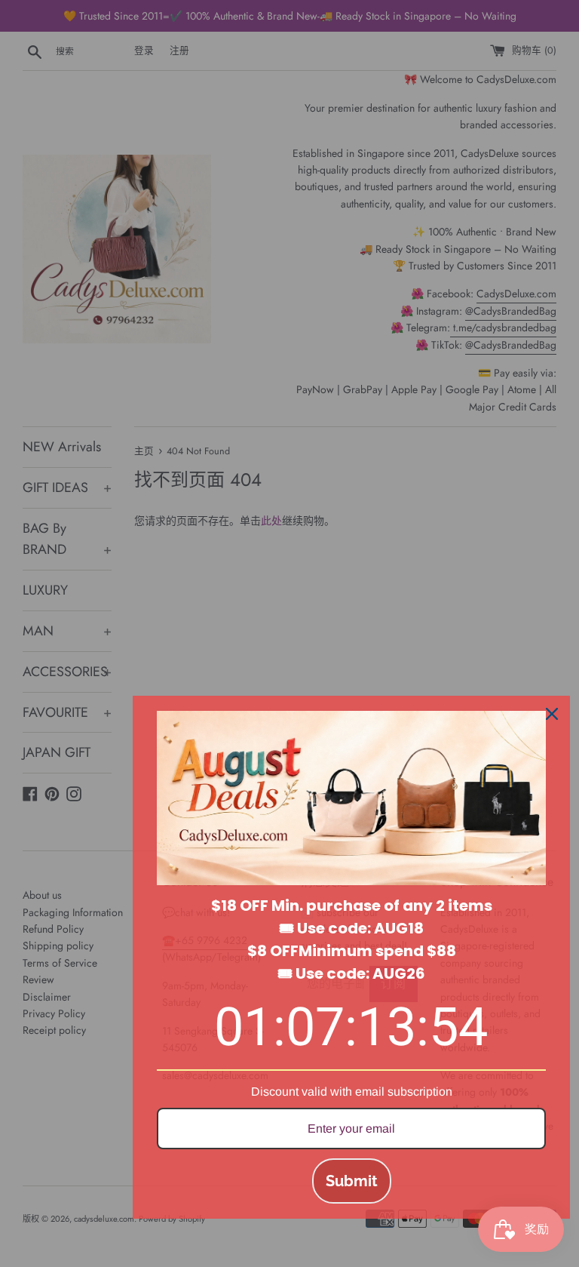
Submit (352, 1181)
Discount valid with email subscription (351, 1091)
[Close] (552, 714)
